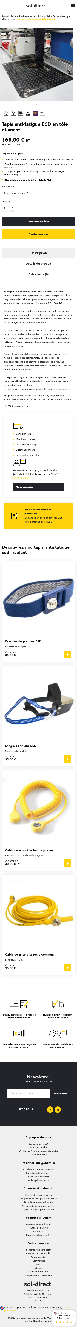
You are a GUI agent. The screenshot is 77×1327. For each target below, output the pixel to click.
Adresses (38, 1268)
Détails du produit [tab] (38, 263)
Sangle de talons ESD (20, 746)
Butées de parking (38, 1227)
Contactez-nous (39, 1154)
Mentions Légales (43, 1321)
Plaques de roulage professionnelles (38, 1198)
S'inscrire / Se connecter (38, 1249)
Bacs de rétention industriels (38, 1202)
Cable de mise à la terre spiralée (29, 850)
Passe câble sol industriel (38, 1224)
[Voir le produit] (67, 654)
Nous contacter (24, 486)
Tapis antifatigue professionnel (38, 1209)
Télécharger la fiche (18, 406)
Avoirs (39, 1264)
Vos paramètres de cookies (38, 1275)
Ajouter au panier (38, 233)
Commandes (38, 1260)
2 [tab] (36, 104)
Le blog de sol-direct (38, 1180)
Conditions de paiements (38, 1173)
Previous (3, 65)
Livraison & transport (38, 1176)
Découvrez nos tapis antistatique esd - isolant (36, 550)
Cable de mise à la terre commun (29, 954)
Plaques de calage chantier (38, 1195)
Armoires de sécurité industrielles (38, 1206)
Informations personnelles (39, 1253)
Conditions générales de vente (38, 1169)
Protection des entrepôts (38, 1235)
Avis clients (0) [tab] (38, 274)
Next (69, 65)
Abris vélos (38, 1231)
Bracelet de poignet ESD (23, 641)
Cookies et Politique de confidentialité (38, 1151)
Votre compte (38, 1243)
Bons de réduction (38, 1271)
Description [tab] (38, 253)
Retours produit (38, 1257)
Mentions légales (38, 1147)
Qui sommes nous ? (38, 1144)
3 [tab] (42, 104)
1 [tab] (31, 104)
